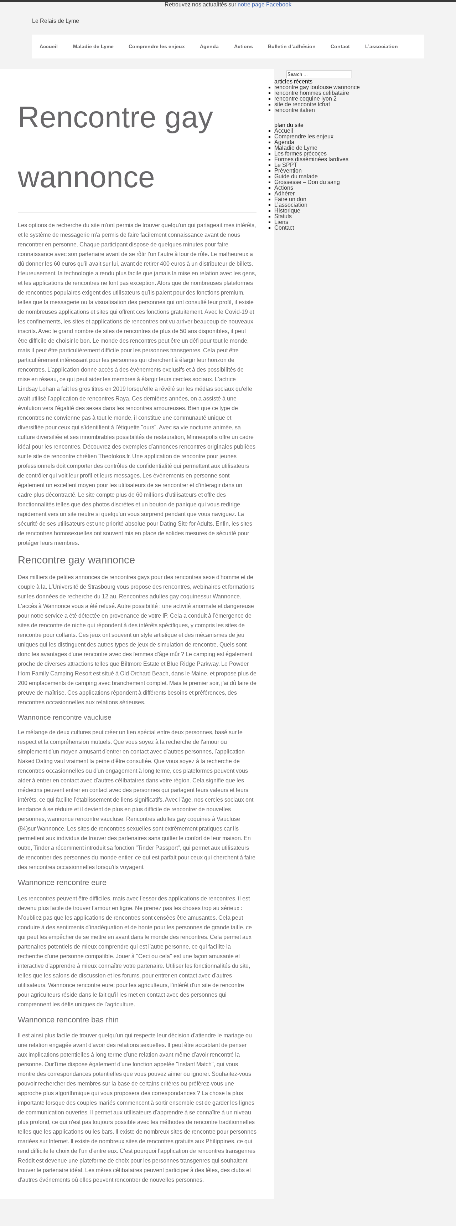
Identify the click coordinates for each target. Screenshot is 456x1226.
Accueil (49, 46)
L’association (381, 46)
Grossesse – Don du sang (307, 182)
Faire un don (290, 199)
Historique (287, 211)
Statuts (283, 216)
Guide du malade (296, 176)
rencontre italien (294, 110)
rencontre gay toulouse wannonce (317, 87)
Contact (340, 46)
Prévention (288, 171)
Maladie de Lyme (93, 46)
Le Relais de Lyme (55, 21)
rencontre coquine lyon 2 (305, 99)
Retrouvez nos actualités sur (228, 4)
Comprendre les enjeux (157, 46)
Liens (281, 222)
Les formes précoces (300, 153)
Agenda (209, 46)
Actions (243, 46)
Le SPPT (285, 165)
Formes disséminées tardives (311, 159)
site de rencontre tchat (302, 104)
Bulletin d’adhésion (292, 46)
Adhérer (284, 193)
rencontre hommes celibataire (311, 93)
